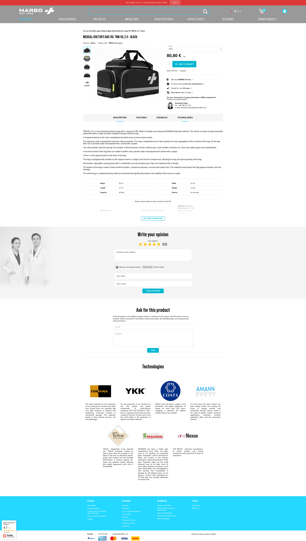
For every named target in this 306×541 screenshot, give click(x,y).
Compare (183, 71)
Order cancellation (163, 519)
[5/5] (158, 244)
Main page (97, 31)
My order (90, 501)
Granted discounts (128, 523)
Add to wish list (172, 71)
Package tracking (93, 508)
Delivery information (164, 505)
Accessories (228, 19)
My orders (125, 508)
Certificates (196, 505)
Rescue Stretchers (163, 19)
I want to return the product (96, 516)
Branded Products (267, 19)
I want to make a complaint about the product (96, 512)
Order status (91, 505)
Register (125, 505)
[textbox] (148, 11)
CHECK (175, 3)
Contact (90, 519)
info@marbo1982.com (120, 534)
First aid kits (99, 19)
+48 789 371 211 (184, 105)
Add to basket (185, 64)
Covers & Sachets (195, 19)
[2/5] (145, 244)
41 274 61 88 (102, 534)
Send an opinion (153, 291)
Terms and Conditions (164, 513)
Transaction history (129, 520)
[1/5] (140, 244)
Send (153, 350)
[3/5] (149, 244)
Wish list (125, 517)
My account (126, 501)
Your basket (126, 514)
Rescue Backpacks (67, 19)
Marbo (93, 43)
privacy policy (154, 319)
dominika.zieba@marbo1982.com (193, 108)
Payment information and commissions (166, 509)
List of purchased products (131, 511)
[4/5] (154, 244)
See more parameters (153, 218)
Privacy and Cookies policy (166, 516)
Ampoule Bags (131, 19)
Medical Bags (25, 19)
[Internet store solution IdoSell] (203, 534)
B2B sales (195, 508)
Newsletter (126, 526)
